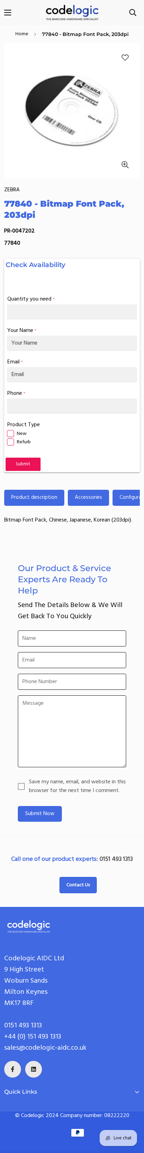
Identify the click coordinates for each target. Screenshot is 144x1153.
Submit (23, 464)
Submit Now (40, 813)
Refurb (24, 442)
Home (21, 34)
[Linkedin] (33, 1069)
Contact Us (78, 885)
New (22, 434)
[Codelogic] (72, 12)
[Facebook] (12, 1069)
